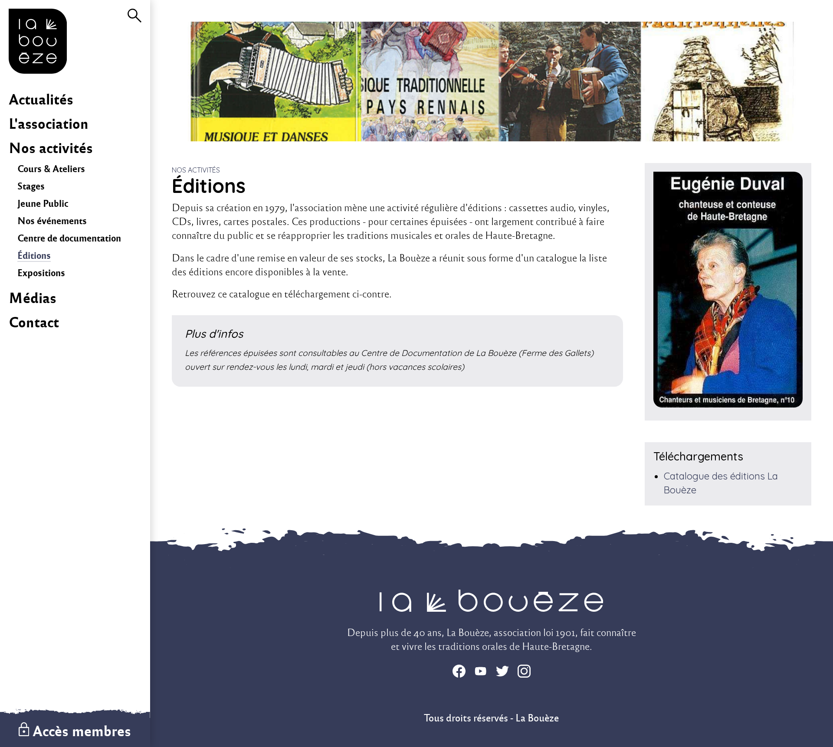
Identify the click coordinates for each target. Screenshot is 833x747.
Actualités (41, 99)
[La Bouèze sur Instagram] (524, 673)
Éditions (34, 255)
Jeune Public (42, 203)
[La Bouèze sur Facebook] (459, 673)
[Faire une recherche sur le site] (134, 19)
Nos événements (52, 220)
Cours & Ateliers (51, 168)
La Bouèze (537, 718)
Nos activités (51, 148)
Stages (31, 186)
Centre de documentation (69, 238)
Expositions (41, 272)
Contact (34, 322)
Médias (32, 298)
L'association (49, 123)
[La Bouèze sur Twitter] (502, 673)
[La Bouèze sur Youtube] (480, 673)
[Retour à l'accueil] (38, 70)
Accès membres (82, 731)
